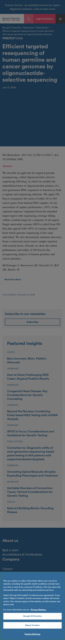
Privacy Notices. (38, 609)
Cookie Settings (32, 634)
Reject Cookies (32, 625)
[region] (32, 606)
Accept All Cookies (32, 616)
